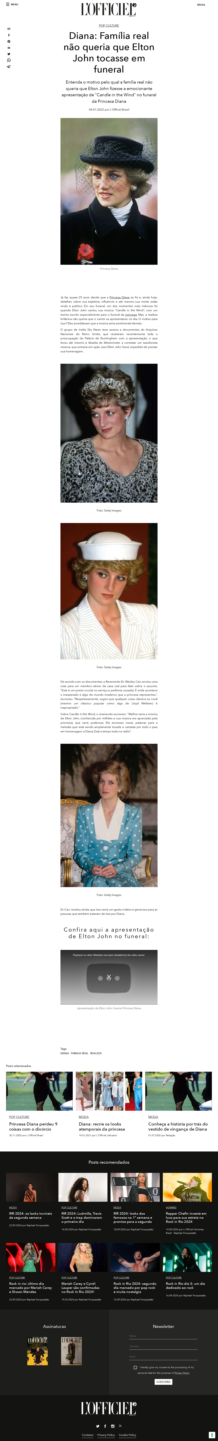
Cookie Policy (127, 1435)
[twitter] (9, 54)
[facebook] (9, 35)
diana (64, 1053)
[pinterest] (9, 42)
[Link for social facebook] (105, 1427)
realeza (96, 1053)
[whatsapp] (9, 61)
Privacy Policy (182, 1373)
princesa (131, 314)
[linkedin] (9, 48)
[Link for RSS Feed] (120, 1426)
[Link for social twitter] (97, 1427)
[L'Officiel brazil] (109, 9)
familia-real (80, 1053)
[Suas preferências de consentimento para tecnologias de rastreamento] (212, 1435)
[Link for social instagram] (112, 1427)
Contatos (87, 1435)
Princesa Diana (119, 297)
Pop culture (109, 26)
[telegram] (9, 67)
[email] (9, 29)
